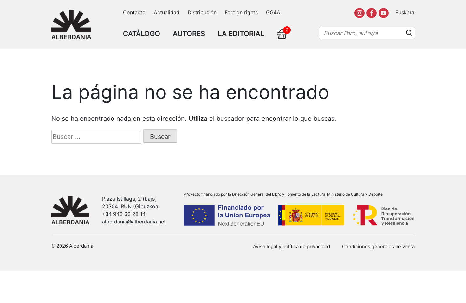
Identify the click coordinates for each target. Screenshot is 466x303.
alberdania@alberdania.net (134, 222)
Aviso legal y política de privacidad (291, 246)
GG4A (273, 13)
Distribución (202, 13)
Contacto (134, 13)
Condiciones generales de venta (378, 246)
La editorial (241, 33)
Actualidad (166, 13)
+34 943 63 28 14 (124, 214)
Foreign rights (241, 13)
